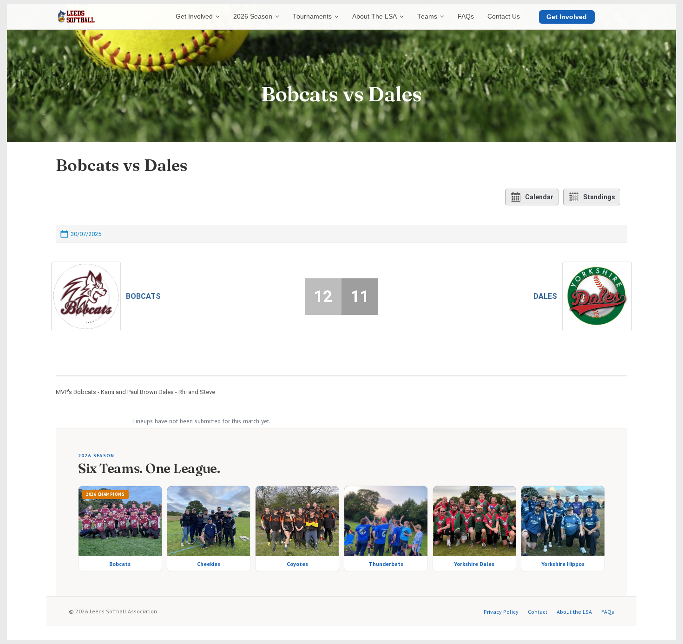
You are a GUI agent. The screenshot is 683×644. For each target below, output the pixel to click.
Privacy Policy (501, 611)
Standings (599, 197)
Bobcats (143, 296)
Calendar (539, 197)
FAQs (607, 611)
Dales (545, 296)
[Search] (618, 18)
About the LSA (574, 611)
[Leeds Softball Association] (76, 17)
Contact (537, 611)
